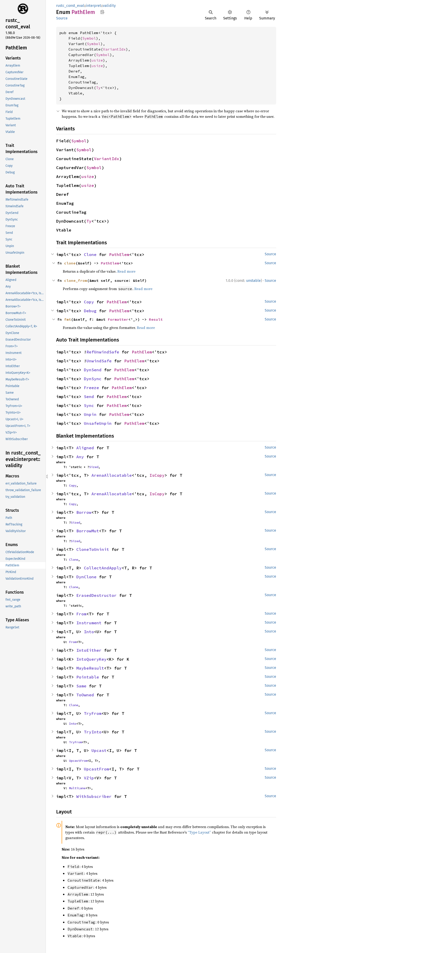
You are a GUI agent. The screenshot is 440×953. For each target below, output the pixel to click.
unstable (253, 280)
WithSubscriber (94, 796)
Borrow (83, 512)
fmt (67, 319)
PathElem (119, 254)
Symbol (89, 38)
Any (80, 456)
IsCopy (157, 475)
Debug (90, 310)
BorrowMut (87, 530)
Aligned (85, 447)
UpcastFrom (78, 761)
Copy (89, 301)
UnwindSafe (99, 360)
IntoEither (89, 650)
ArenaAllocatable (111, 475)
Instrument (89, 622)
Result (156, 319)
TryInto (93, 732)
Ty (98, 87)
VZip (89, 778)
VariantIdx (114, 49)
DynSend (93, 369)
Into (89, 631)
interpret (93, 5)
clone (70, 263)
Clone (90, 254)
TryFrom (93, 713)
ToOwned (85, 694)
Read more (126, 271)
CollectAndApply (103, 568)
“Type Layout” (199, 832)
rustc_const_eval (70, 5)
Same (81, 686)
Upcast (99, 750)
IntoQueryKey (91, 659)
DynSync (93, 378)
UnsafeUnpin (98, 423)
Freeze (91, 387)
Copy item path (102, 12)
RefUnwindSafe (102, 352)
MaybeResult (90, 668)
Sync (89, 405)
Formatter (118, 319)
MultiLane (77, 788)
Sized (93, 467)
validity (109, 5)
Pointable (87, 677)
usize (97, 60)
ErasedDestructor (96, 595)
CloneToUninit (92, 549)
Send (89, 396)
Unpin (90, 414)
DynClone (86, 576)
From (81, 613)
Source (62, 18)
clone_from (75, 280)
